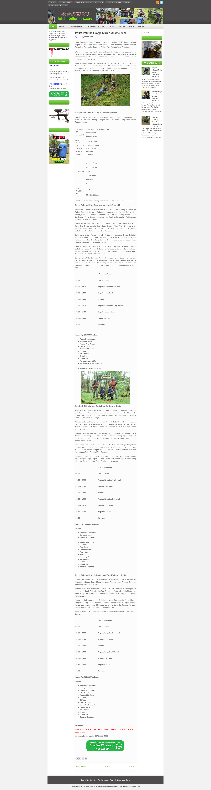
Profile (62, 27)
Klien (131, 27)
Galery (122, 27)
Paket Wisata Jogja (124, 786)
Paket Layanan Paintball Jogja (118, 3)
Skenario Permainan (95, 27)
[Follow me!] (162, 3)
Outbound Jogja (90, 786)
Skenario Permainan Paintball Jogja (89, 3)
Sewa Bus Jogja (135, 786)
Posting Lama (132, 766)
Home (52, 27)
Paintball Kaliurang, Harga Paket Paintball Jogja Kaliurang (157, 121)
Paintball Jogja (65, 3)
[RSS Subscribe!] (158, 3)
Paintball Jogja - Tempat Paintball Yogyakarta (114, 780)
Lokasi (111, 27)
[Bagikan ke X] (83, 758)
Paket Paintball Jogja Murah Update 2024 (100, 33)
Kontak (141, 27)
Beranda (52, 3)
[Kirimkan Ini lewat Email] (77, 758)
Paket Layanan (76, 27)
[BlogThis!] (80, 758)
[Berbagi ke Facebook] (86, 758)
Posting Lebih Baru (80, 766)
